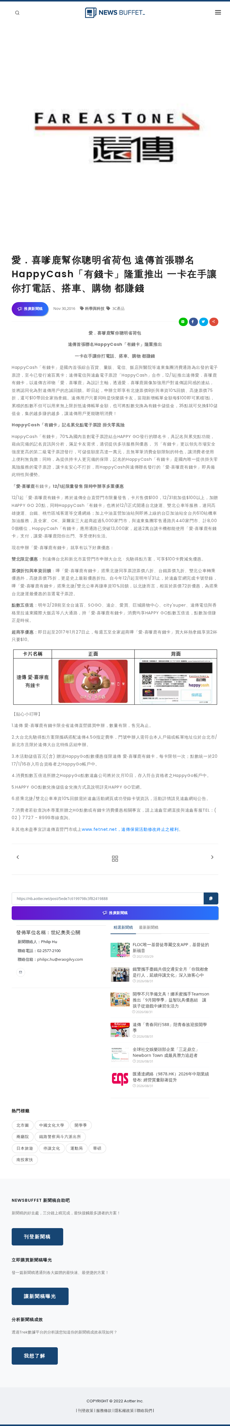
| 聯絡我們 (144, 1410)
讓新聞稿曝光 (40, 1296)
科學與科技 (95, 308)
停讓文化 (51, 1148)
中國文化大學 (51, 1125)
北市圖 (22, 1125)
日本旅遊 (24, 1148)
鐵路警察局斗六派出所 (60, 1136)
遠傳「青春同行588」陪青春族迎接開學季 (170, 1027)
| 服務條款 (103, 1410)
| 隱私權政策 (124, 1410)
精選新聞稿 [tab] (123, 927)
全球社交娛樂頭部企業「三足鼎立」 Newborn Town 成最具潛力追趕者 (166, 1052)
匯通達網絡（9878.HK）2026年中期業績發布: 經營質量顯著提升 (171, 1077)
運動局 (76, 1148)
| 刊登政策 (85, 1410)
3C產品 (118, 308)
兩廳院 (22, 1136)
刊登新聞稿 (37, 1236)
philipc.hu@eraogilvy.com (60, 959)
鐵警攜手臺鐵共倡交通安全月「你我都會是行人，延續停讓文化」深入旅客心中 (170, 972)
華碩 (97, 1148)
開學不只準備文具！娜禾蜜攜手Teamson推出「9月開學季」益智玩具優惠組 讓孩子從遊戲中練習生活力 (171, 1000)
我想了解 (35, 1355)
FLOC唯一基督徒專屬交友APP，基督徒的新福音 (171, 947)
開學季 (81, 1125)
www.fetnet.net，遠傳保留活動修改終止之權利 (130, 829)
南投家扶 (24, 1159)
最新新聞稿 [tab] (148, 927)
